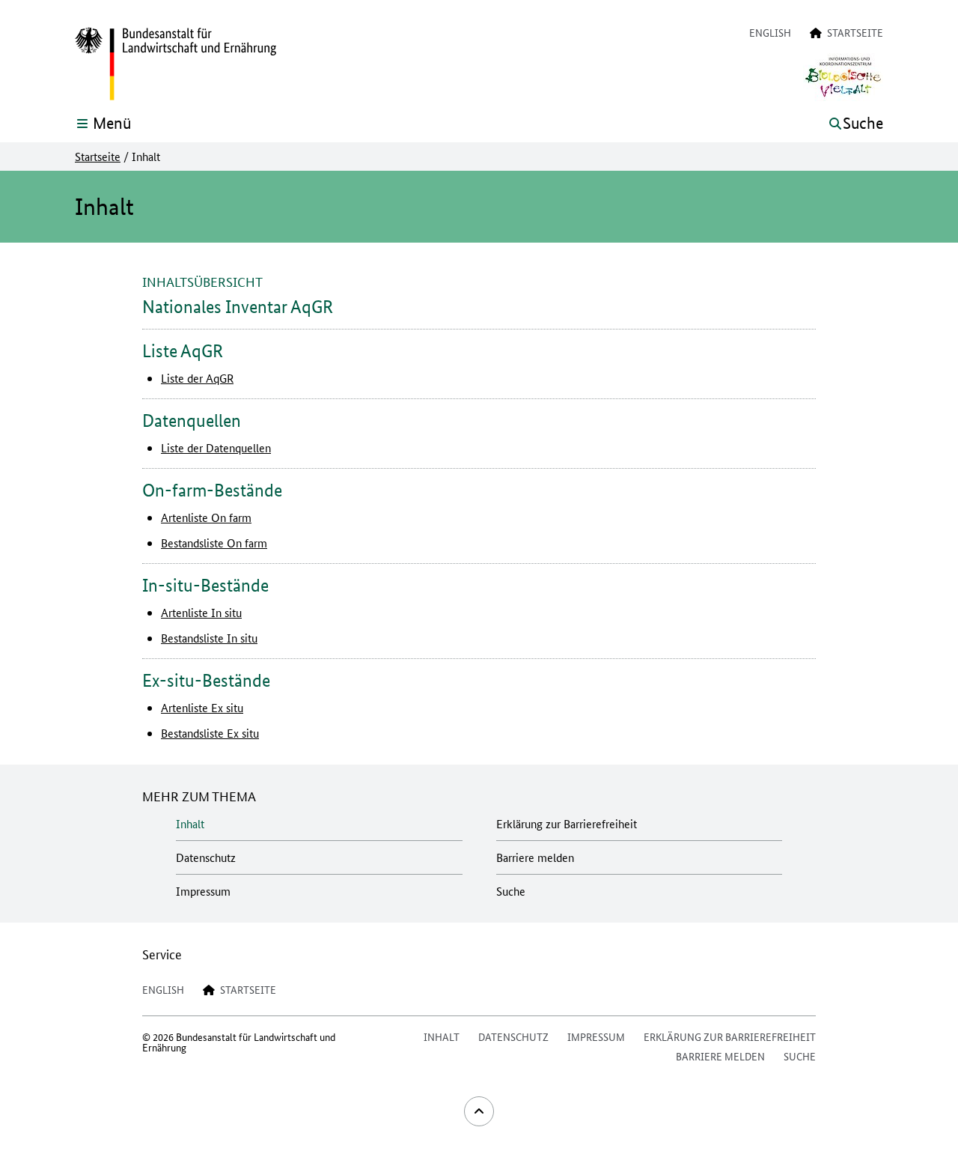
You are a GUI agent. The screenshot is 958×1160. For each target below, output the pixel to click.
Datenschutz (206, 857)
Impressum (203, 891)
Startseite (97, 156)
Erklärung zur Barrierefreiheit (566, 823)
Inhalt (190, 823)
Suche (510, 891)
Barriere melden (535, 857)
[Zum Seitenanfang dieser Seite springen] (479, 1111)
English (770, 32)
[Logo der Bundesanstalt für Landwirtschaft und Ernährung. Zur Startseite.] (175, 64)
